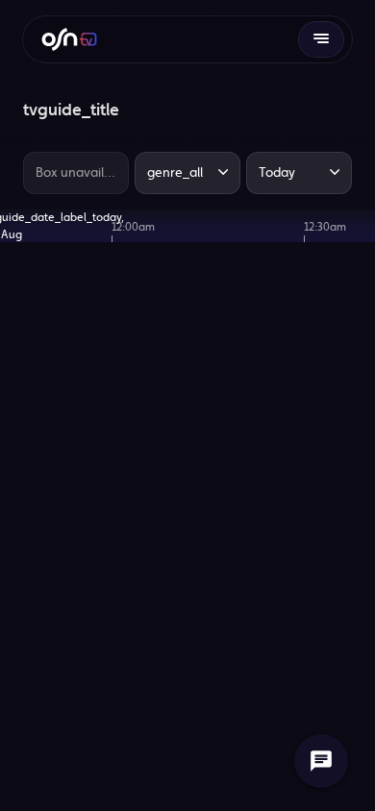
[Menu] (321, 39)
